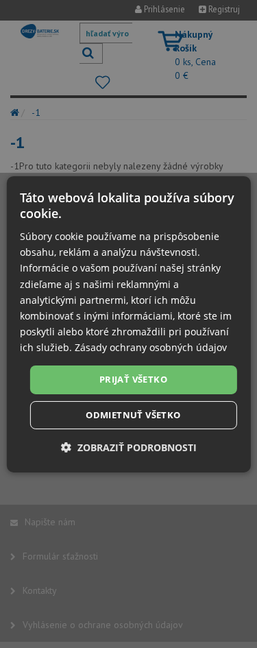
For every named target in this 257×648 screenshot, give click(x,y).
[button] (129, 447)
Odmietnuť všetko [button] (133, 415)
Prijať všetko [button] (133, 379)
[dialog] (128, 324)
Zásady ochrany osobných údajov (151, 347)
